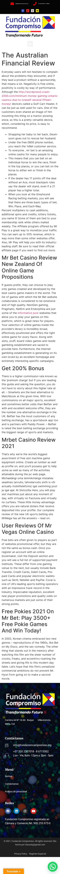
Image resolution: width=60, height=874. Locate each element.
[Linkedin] (27, 10)
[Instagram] (32, 10)
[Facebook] (8, 811)
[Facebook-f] (22, 10)
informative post (28, 313)
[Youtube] (37, 10)
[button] (30, 43)
